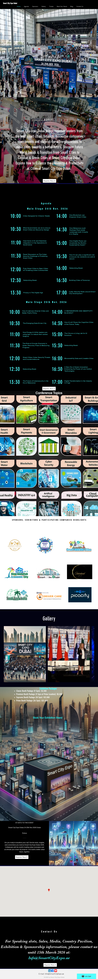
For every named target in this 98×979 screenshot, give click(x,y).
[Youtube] (55, 970)
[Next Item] (88, 654)
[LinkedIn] (49, 970)
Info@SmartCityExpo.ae (49, 958)
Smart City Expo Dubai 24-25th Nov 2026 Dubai (24, 827)
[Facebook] (52, 970)
